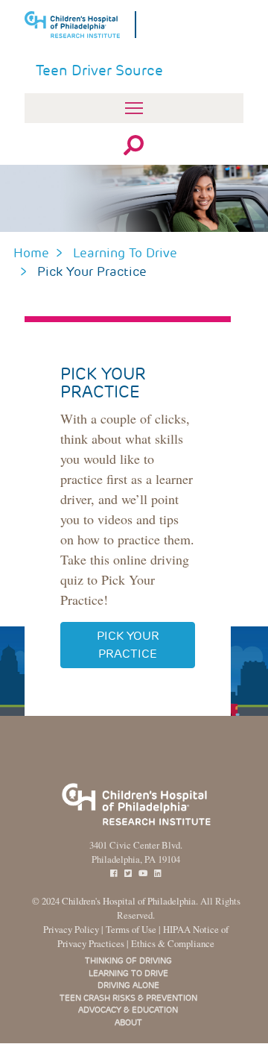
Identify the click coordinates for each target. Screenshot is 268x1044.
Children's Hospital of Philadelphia (129, 901)
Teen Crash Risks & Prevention (128, 998)
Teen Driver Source (99, 70)
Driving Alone (128, 985)
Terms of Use (131, 929)
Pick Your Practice (128, 644)
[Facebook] (114, 873)
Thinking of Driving (128, 960)
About (128, 1022)
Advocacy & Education (128, 1009)
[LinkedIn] (158, 873)
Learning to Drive (128, 973)
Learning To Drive (125, 253)
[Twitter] (128, 873)
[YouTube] (142, 873)
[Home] (80, 24)
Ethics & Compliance (172, 943)
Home (31, 253)
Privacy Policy (71, 929)
